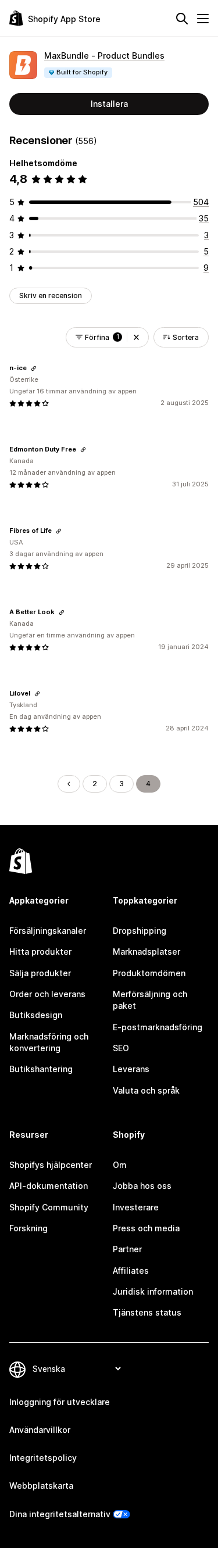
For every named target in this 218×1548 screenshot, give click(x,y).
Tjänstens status (147, 1312)
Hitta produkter (40, 951)
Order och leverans (47, 994)
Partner (127, 1249)
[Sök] (182, 18)
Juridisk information (153, 1291)
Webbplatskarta (41, 1485)
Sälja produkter (40, 973)
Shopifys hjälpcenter (50, 1165)
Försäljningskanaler (47, 931)
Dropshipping (139, 931)
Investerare (136, 1207)
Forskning (28, 1228)
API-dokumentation (48, 1186)
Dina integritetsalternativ (59, 1514)
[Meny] (203, 18)
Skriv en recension (50, 295)
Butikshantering (41, 1069)
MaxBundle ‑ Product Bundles (104, 55)
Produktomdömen (149, 973)
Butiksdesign (35, 1015)
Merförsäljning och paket (150, 999)
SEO (121, 1048)
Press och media (146, 1228)
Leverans (131, 1069)
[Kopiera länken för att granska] (33, 368)
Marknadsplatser (146, 951)
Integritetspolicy (43, 1458)
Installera (109, 104)
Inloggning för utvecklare (59, 1402)
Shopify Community (48, 1207)
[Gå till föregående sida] (69, 784)
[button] (136, 337)
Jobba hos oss (142, 1186)
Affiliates (131, 1270)
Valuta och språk (146, 1090)
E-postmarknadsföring (157, 1027)
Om (120, 1165)
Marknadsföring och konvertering (48, 1042)
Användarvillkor (39, 1430)
